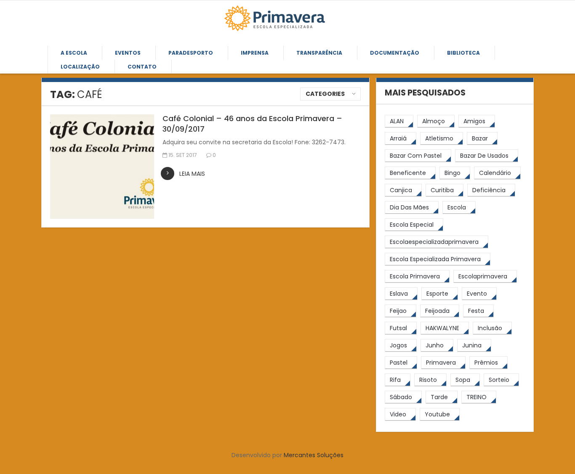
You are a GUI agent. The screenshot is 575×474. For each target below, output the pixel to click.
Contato (142, 66)
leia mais (192, 173)
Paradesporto (190, 52)
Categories (325, 94)
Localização (80, 66)
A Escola (74, 52)
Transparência (319, 52)
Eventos (128, 52)
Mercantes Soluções (313, 455)
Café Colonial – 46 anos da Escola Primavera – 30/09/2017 (252, 123)
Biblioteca (463, 52)
